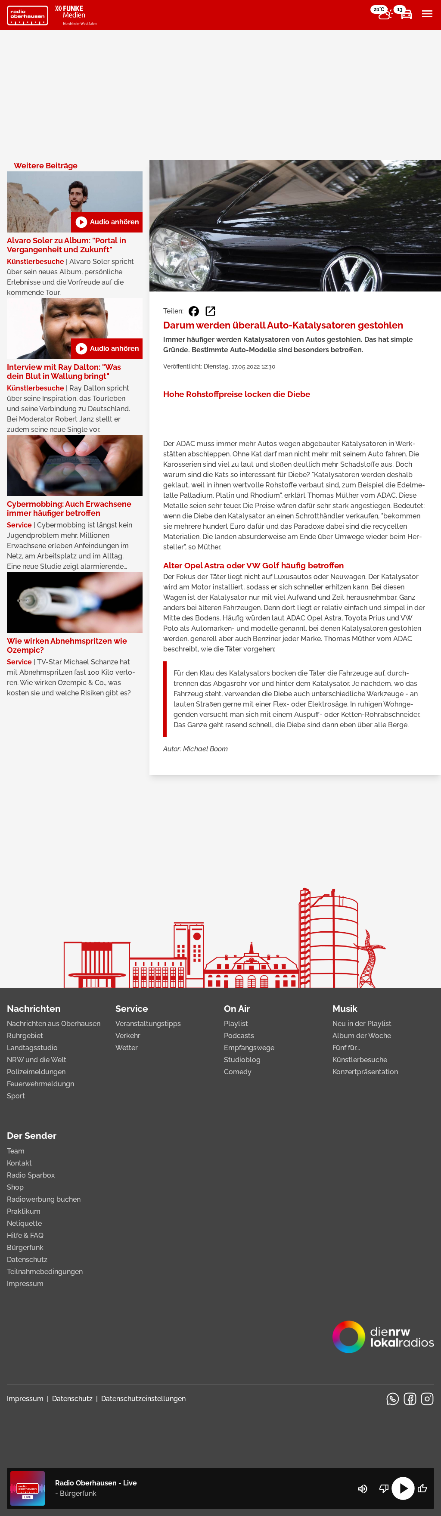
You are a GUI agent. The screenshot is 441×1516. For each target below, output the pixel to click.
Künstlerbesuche (359, 1060)
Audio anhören (107, 222)
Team (16, 1151)
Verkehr (127, 1036)
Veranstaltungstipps (148, 1024)
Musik (344, 1008)
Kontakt (19, 1163)
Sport (16, 1096)
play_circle (403, 1488)
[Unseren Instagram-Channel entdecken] (427, 1399)
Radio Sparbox (31, 1175)
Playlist (236, 1024)
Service (131, 1008)
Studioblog (242, 1060)
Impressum (25, 1284)
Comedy (238, 1072)
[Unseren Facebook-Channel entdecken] (410, 1399)
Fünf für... (346, 1048)
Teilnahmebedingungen (45, 1272)
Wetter (126, 1048)
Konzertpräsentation (365, 1072)
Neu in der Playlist (361, 1024)
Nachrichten (34, 1008)
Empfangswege (249, 1048)
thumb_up (422, 1488)
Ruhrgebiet (25, 1036)
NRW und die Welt (36, 1060)
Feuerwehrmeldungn (40, 1084)
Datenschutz (27, 1260)
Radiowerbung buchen (44, 1199)
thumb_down (384, 1488)
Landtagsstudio (32, 1048)
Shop (15, 1187)
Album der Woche (361, 1036)
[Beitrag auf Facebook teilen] (194, 311)
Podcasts (239, 1036)
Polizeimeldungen (36, 1072)
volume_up (363, 1489)
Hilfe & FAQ (25, 1235)
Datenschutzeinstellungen (143, 1399)
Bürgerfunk (25, 1247)
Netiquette (24, 1223)
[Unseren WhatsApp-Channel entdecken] (393, 1399)
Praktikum (23, 1211)
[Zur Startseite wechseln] (27, 15)
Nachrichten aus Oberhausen (53, 1024)
